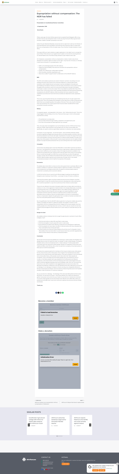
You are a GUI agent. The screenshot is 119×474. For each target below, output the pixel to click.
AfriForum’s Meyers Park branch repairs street (73, 401)
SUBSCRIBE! (65, 464)
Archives (39, 11)
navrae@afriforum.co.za (48, 462)
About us (41, 2)
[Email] (61, 293)
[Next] (90, 424)
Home (36, 2)
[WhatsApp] (63, 293)
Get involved (70, 2)
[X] (58, 293)
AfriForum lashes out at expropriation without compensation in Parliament (46, 402)
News (64, 2)
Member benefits (78, 2)
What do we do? (47, 2)
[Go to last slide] (29, 424)
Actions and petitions (57, 2)
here (111, 468)
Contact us (85, 2)
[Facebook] (56, 293)
